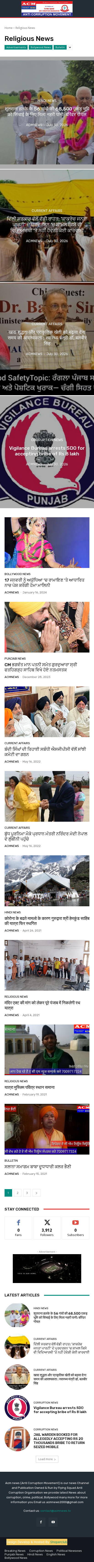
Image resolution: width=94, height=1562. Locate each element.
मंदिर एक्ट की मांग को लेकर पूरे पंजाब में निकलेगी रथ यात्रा (42, 1005)
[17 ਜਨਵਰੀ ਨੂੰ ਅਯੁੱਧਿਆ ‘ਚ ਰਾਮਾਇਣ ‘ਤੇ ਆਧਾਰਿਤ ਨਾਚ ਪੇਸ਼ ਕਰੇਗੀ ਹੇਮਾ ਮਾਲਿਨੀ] (47, 542)
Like (18, 1220)
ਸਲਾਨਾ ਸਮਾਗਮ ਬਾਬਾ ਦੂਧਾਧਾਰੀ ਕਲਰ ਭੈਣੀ (38, 1166)
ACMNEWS (12, 592)
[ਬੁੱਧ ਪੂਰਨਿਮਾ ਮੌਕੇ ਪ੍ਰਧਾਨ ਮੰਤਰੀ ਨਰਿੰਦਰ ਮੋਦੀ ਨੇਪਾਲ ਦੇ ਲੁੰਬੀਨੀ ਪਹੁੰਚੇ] (47, 796)
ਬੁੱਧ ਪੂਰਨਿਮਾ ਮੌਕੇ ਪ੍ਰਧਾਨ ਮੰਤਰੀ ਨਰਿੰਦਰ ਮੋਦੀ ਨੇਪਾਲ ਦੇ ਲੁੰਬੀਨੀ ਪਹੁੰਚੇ (46, 836)
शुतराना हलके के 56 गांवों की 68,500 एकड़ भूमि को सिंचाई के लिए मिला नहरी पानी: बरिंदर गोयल (60, 1317)
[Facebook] (41, 1522)
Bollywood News (41, 47)
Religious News (16, 996)
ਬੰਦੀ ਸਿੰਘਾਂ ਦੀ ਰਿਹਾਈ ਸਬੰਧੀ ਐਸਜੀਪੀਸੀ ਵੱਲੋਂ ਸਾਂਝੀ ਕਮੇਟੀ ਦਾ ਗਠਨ (45, 752)
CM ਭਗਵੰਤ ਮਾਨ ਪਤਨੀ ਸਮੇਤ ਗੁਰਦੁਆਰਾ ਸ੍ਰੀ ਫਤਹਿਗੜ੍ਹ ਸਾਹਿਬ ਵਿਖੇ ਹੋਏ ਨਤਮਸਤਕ (41, 667)
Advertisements (16, 47)
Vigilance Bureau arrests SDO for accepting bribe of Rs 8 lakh (60, 1410)
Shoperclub (58, 1542)
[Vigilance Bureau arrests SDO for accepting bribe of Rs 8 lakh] (47, 452)
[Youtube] (53, 1522)
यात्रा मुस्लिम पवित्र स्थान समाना (30, 1087)
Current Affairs (47, 211)
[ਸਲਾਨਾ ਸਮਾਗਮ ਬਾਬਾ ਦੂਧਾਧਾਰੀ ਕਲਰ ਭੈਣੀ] (47, 1129)
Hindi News (47, 101)
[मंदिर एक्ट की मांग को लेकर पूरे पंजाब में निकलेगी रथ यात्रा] (47, 965)
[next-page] (36, 1193)
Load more (45, 1459)
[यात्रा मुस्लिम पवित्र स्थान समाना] (47, 1050)
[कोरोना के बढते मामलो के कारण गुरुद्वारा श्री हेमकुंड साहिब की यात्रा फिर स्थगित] (47, 880)
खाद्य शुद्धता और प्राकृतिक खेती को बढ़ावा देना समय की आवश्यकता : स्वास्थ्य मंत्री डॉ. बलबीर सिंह (60, 1379)
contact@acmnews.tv (55, 1510)
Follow (47, 1220)
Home (9, 28)
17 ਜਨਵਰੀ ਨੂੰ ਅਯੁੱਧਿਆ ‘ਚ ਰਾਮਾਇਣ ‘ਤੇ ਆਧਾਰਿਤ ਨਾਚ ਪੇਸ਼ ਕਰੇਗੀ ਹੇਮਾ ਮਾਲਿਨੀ (44, 583)
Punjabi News (15, 658)
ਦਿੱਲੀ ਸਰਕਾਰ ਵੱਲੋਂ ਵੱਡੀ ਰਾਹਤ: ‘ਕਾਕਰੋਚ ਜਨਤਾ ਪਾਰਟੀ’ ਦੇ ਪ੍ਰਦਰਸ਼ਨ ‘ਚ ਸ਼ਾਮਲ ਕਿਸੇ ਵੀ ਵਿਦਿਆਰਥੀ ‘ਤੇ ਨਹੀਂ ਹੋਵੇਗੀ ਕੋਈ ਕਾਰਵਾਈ (61, 1348)
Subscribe (76, 1220)
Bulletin (60, 47)
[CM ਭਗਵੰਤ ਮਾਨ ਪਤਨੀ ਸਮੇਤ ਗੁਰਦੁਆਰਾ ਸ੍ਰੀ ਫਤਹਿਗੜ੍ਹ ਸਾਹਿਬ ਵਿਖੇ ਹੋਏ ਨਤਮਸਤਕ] (47, 627)
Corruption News (47, 440)
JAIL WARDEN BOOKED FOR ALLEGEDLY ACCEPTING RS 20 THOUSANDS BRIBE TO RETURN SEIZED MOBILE (59, 1441)
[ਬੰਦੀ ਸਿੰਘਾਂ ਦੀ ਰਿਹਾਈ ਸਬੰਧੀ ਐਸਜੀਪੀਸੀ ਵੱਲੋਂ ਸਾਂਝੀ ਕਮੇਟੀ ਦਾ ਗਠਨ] (47, 711)
